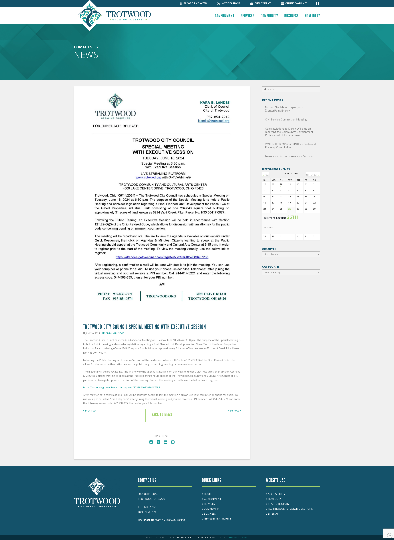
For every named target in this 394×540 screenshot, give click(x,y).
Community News (114, 333)
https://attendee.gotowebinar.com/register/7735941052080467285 (121, 387)
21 (306, 203)
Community (212, 508)
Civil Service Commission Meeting (286, 119)
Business (210, 513)
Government (212, 499)
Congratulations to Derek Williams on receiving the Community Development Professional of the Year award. (289, 132)
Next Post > (234, 410)
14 (306, 196)
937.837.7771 (149, 507)
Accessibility (276, 494)
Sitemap (273, 513)
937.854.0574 (148, 512)
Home (207, 494)
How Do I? (274, 499)
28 (281, 184)
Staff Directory (278, 503)
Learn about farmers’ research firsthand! (289, 156)
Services (209, 503)
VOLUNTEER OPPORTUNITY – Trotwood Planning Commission (290, 146)
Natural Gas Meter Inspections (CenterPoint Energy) (284, 109)
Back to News (161, 415)
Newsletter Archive (217, 518)
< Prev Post (89, 410)
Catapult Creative (237, 537)
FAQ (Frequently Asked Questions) (291, 508)
